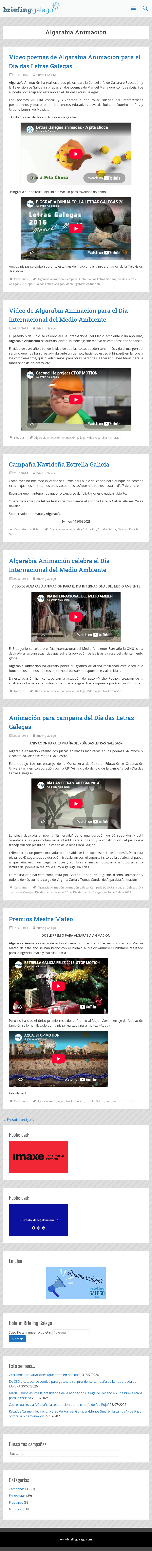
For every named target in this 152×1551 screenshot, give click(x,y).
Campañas (21, 279)
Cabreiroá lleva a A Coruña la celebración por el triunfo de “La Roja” (59, 1404)
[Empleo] (76, 1283)
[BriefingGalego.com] (31, 8)
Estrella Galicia (107, 529)
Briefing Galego (46, 75)
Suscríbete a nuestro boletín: (30, 1332)
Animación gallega (74, 437)
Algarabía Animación (51, 279)
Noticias (19, 437)
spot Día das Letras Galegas (46, 284)
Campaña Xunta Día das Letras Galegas (90, 279)
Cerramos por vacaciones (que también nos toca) (45, 1375)
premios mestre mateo (120, 1101)
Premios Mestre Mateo (41, 919)
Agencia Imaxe (59, 529)
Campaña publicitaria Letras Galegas (113, 887)
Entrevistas (17, 1496)
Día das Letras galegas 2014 (53, 892)
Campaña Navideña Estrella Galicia (59, 464)
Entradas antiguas (18, 1119)
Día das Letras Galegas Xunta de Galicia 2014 (102, 892)
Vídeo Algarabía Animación (83, 284)
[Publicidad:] (38, 1172)
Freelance (16, 1502)
